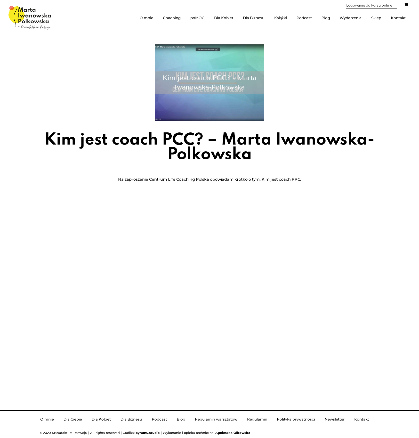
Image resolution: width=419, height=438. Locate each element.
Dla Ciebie (73, 419)
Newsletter (335, 419)
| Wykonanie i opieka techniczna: (175, 433)
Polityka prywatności (296, 419)
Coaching (172, 18)
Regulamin (257, 419)
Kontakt (398, 18)
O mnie (146, 18)
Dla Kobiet (223, 18)
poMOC (197, 18)
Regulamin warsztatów (216, 419)
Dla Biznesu (254, 18)
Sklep (376, 18)
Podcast (304, 18)
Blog (326, 18)
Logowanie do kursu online (369, 5)
